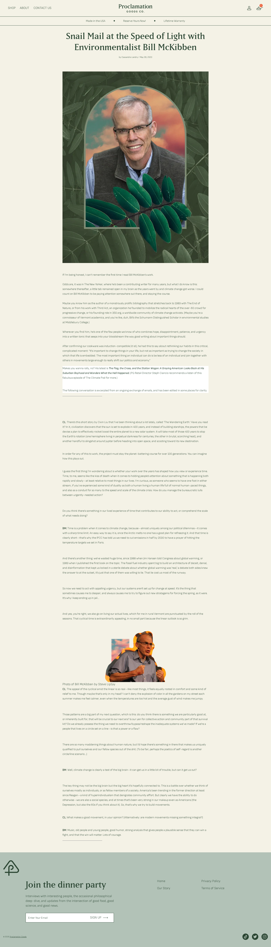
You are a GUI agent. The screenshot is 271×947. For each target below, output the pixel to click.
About (24, 8)
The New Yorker (93, 284)
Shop (12, 8)
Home (161, 881)
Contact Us (42, 8)
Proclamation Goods (18, 937)
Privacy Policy (210, 881)
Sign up (95, 917)
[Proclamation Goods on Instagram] (264, 937)
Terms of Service (212, 888)
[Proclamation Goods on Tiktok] (245, 937)
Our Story (163, 888)
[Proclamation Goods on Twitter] (255, 937)
